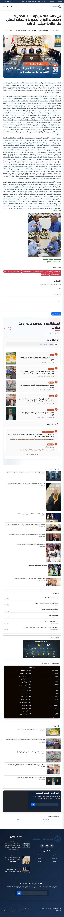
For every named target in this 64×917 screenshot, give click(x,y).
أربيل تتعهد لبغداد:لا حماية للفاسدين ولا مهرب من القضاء (31, 514)
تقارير (54, 861)
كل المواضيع (53, 1)
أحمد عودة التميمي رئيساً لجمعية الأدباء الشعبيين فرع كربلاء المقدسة (29, 439)
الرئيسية (60, 1)
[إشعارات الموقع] (7, 6)
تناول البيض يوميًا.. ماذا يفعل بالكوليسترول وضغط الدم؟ (36, 358)
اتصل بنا (44, 1)
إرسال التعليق (56, 314)
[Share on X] (9, 30)
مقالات (40, 861)
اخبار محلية (31, 30)
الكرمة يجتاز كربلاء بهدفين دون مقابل (37, 565)
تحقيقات (39, 855)
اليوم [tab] (56, 344)
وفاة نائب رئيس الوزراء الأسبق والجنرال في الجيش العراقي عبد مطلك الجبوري (26, 483)
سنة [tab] (41, 344)
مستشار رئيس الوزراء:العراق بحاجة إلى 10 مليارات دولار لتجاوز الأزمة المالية (27, 534)
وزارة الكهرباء (49, 271)
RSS (39, 1)
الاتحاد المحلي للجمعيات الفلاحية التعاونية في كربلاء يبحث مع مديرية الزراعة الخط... (25, 524)
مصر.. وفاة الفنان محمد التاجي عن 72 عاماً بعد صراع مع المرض (29, 578)
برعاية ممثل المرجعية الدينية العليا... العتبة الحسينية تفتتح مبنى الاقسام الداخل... (25, 472)
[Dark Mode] (11, 6)
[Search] (15, 6)
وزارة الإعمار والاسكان (55, 274)
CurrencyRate (56, 719)
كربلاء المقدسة (17, 271)
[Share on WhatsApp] (7, 30)
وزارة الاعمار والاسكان (27, 271)
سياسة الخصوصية (8, 909)
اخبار (54, 855)
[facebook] (52, 846)
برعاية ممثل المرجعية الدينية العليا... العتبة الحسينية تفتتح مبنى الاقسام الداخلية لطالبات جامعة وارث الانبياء (12, 846)
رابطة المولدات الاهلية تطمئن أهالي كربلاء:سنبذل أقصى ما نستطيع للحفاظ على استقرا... (25, 740)
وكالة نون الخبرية (8, 271)
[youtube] (47, 846)
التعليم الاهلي (57, 271)
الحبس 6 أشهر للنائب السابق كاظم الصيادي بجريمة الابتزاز (37, 413)
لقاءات (39, 858)
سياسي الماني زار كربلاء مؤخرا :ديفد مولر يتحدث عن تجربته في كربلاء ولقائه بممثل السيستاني (36, 400)
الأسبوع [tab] (51, 344)
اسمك (59, 288)
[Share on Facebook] (11, 30)
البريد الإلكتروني (57, 294)
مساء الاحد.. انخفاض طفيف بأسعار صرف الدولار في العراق (37, 386)
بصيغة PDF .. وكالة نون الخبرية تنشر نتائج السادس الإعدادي (32, 450)
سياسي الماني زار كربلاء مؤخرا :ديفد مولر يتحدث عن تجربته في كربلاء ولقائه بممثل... (26, 765)
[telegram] (42, 846)
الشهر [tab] (45, 344)
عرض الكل (9, 328)
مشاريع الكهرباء (45, 274)
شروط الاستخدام (19, 909)
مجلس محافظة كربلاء (39, 271)
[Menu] (3, 6)
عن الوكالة (27, 909)
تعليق (59, 301)
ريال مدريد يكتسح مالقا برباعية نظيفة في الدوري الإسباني (31, 544)
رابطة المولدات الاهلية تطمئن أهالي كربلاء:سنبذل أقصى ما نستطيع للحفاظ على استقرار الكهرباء (37, 372)
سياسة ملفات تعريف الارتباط (17, 911)
